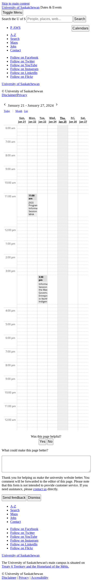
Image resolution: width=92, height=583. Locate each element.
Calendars (80, 28)
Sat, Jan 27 (83, 119)
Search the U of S (14, 19)
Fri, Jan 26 (73, 119)
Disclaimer (9, 95)
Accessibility (39, 577)
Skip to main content (16, 3)
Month (18, 111)
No (50, 441)
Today (7, 111)
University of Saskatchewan (21, 7)
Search (79, 19)
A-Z (13, 35)
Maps (14, 42)
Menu (12, 12)
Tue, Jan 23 (42, 119)
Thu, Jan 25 (63, 119)
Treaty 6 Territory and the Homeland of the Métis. (35, 566)
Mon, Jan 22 (32, 119)
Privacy (22, 95)
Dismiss (34, 497)
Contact (15, 50)
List (26, 111)
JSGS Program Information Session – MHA (35, 208)
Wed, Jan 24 (52, 119)
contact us (40, 489)
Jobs (13, 46)
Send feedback (14, 497)
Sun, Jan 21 (22, 119)
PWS (15, 27)
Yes (42, 441)
